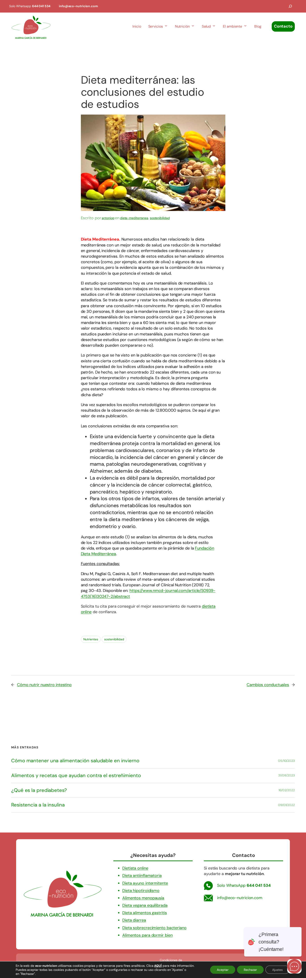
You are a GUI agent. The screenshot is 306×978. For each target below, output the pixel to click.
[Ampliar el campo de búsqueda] (290, 6)
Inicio (136, 26)
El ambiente (232, 26)
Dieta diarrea (134, 920)
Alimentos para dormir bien (147, 935)
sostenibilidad (160, 218)
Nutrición (182, 26)
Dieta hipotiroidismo (140, 890)
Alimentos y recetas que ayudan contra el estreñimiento (76, 775)
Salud (206, 26)
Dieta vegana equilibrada (145, 905)
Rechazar (250, 970)
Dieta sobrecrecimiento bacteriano (154, 927)
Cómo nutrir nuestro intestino (44, 684)
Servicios (155, 26)
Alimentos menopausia (143, 898)
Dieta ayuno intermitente (145, 883)
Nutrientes (90, 639)
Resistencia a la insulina (38, 805)
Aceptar (222, 970)
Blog (257, 26)
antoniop (108, 218)
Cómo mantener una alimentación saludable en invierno (75, 761)
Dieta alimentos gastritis (144, 912)
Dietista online (135, 868)
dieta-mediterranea (134, 218)
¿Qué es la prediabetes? (39, 790)
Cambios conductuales (268, 684)
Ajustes (277, 970)
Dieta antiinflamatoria (142, 875)
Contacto (283, 26)
